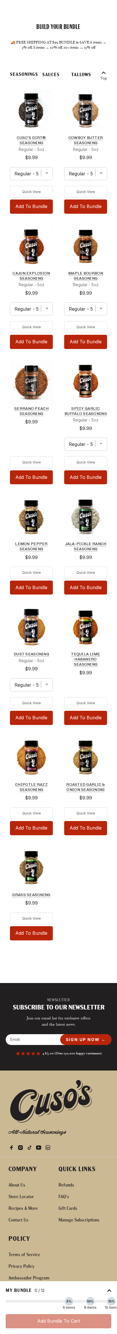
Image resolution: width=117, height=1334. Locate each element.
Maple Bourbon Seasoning (85, 276)
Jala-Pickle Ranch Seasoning (85, 546)
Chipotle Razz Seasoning (31, 787)
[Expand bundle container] (109, 1290)
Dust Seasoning (31, 654)
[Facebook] (13, 1147)
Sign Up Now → (86, 1039)
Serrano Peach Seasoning (31, 411)
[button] (23, 76)
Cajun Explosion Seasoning (31, 276)
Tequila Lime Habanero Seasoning (85, 659)
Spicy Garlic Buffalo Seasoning (85, 411)
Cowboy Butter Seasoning (85, 140)
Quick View (31, 192)
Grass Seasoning (31, 894)
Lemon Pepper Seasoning (31, 546)
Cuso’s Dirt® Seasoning (31, 140)
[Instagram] (22, 1147)
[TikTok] (31, 1147)
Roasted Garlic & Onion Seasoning (85, 787)
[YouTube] (40, 1147)
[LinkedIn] (49, 1147)
